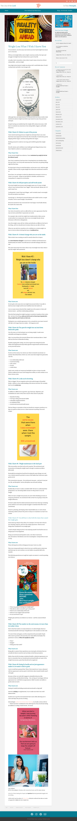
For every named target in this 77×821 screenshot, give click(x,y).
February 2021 (59, 114)
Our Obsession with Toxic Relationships (61, 51)
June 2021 (58, 104)
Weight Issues (59, 150)
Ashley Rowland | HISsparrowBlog (62, 79)
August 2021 (58, 99)
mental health (19, 807)
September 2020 (59, 126)
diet (7, 807)
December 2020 (59, 119)
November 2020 (59, 121)
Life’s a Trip (25, 798)
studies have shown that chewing (24, 702)
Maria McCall (59, 75)
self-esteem (28, 807)
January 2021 (58, 116)
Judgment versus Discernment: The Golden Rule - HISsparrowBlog (63, 70)
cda (49, 819)
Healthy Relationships (60, 138)
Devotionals (58, 133)
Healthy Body (58, 135)
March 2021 (58, 112)
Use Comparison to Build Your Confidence (62, 47)
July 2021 (57, 102)
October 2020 (59, 124)
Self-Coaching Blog (60, 140)
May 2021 (58, 107)
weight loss (36, 807)
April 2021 (58, 109)
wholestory (59, 84)
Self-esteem (58, 143)
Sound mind (58, 145)
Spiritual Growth (59, 147)
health (11, 807)
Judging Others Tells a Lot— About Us (63, 54)
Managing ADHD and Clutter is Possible (62, 86)
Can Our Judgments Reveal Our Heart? (63, 43)
